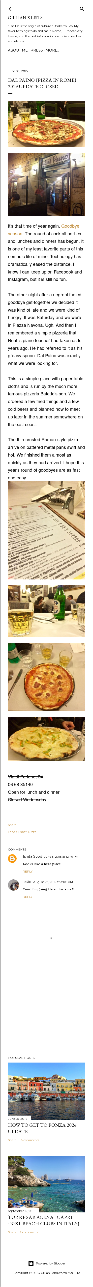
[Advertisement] (46, 1012)
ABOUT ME (18, 50)
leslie (27, 881)
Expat (22, 832)
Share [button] (12, 825)
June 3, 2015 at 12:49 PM (61, 856)
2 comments (29, 1232)
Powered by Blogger (50, 1263)
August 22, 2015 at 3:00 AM (53, 882)
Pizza (32, 832)
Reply (27, 871)
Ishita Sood (32, 856)
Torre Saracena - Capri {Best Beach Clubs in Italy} (43, 1220)
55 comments (29, 1140)
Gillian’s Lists (25, 18)
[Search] (82, 8)
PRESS (37, 50)
